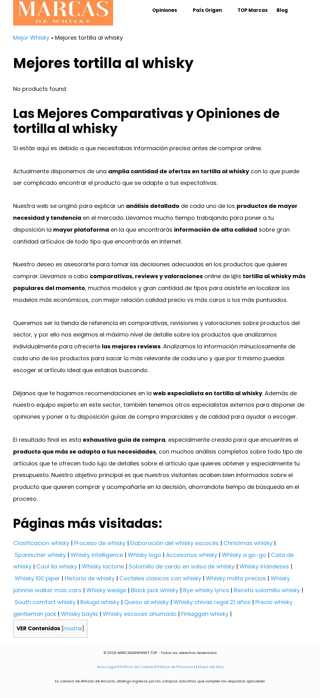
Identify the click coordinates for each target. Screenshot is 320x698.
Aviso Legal (107, 666)
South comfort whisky (45, 602)
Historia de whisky (90, 578)
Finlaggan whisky (204, 614)
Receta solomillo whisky (267, 590)
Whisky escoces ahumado (140, 614)
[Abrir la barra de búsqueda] (299, 10)
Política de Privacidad (176, 666)
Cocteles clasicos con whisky (160, 578)
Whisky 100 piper (37, 578)
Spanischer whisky (40, 555)
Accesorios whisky (191, 555)
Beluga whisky (99, 602)
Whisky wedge (106, 590)
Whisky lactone (103, 566)
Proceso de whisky (100, 543)
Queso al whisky (146, 602)
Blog (282, 10)
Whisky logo (144, 555)
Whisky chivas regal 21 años (212, 602)
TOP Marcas (253, 10)
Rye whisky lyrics (206, 590)
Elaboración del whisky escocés (174, 543)
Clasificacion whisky (41, 543)
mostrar (72, 628)
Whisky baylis (79, 614)
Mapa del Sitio (210, 666)
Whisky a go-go (244, 555)
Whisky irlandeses (264, 566)
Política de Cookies (137, 666)
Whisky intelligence (97, 555)
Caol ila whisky (56, 566)
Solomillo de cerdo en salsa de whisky (182, 566)
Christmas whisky (247, 543)
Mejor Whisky (31, 38)
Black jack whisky (154, 590)
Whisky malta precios (236, 578)
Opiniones (164, 10)
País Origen (207, 10)
